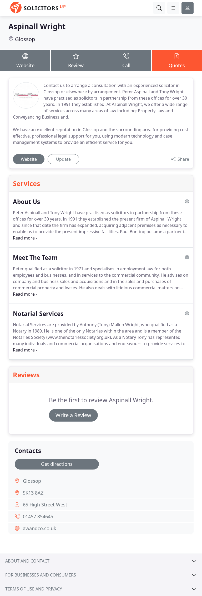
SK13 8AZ (33, 493)
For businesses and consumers (40, 575)
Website (25, 65)
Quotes (177, 65)
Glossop (25, 39)
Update (63, 159)
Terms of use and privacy (33, 589)
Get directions (57, 464)
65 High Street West (45, 504)
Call (126, 65)
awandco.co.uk (39, 528)
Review (76, 65)
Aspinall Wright (36, 26)
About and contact (27, 561)
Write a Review (73, 415)
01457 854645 (38, 516)
